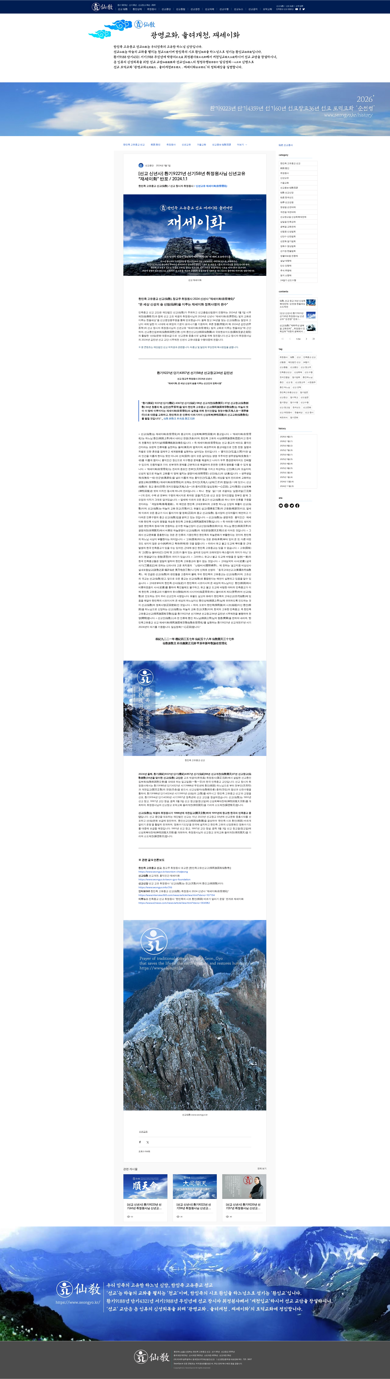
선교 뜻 (289, 382)
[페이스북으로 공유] (139, 1142)
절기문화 (294, 417)
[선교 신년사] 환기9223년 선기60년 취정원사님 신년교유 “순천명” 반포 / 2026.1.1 (144, 1206)
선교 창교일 (285, 407)
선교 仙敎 (280, 6)
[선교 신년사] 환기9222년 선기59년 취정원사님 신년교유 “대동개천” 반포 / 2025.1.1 (194, 1206)
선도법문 (305, 397)
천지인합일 (285, 377)
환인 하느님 (285, 387)
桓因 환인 (155, 144)
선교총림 (284, 367)
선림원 (283, 362)
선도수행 (309, 372)
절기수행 (294, 402)
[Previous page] (290, 339)
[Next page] (306, 339)
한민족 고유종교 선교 (134, 144)
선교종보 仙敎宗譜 (221, 144)
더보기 (240, 144)
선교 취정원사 (286, 412)
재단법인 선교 (294, 362)
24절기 (306, 362)
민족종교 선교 (309, 357)
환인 (282, 382)
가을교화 (201, 144)
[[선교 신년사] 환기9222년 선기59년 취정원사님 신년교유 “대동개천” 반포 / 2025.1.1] (195, 1186)
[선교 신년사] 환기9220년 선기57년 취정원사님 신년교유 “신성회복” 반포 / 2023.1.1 (243, 1206)
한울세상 (299, 412)
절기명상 (284, 402)
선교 (299, 357)
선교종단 (294, 367)
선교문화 (307, 407)
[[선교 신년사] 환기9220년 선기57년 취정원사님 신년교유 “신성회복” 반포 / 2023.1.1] (244, 1186)
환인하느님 (308, 377)
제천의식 (284, 417)
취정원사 (171, 144)
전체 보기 (261, 1168)
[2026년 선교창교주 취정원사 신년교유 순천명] (145, 1186)
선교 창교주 (306, 367)
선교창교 (284, 397)
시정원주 (312, 382)
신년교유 (186, 144)
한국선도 (297, 407)
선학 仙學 (299, 6)
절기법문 (304, 392)
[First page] (282, 339)
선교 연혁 (297, 387)
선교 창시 (309, 412)
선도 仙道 (290, 6)
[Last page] (313, 339)
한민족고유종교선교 (289, 392)
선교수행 (305, 402)
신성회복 (298, 372)
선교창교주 (300, 382)
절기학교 (294, 397)
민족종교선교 (286, 372)
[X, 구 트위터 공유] (147, 1142)
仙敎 (292, 357)
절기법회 (296, 377)
